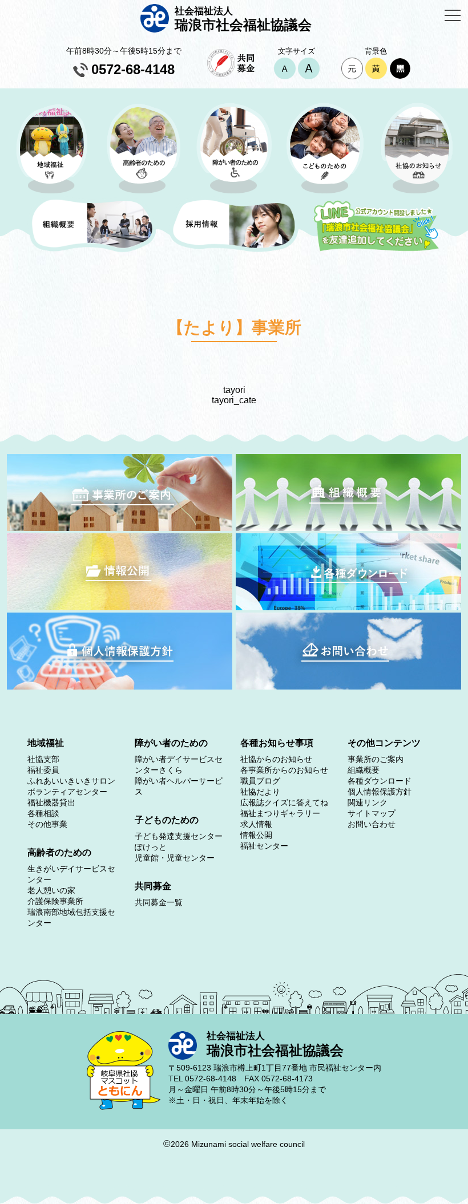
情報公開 (256, 835)
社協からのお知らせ (276, 759)
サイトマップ (372, 813)
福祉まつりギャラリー (280, 813)
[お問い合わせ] (348, 686)
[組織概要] (348, 528)
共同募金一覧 (159, 902)
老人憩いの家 (51, 890)
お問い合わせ (372, 824)
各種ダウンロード (379, 780)
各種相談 (43, 813)
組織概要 (364, 770)
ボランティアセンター (67, 791)
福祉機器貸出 (51, 802)
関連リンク (368, 802)
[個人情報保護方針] (119, 686)
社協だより (260, 791)
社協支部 (43, 759)
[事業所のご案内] (119, 528)
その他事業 (47, 824)
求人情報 (256, 824)
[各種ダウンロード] (348, 607)
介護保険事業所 (55, 901)
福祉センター (264, 845)
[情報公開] (119, 607)
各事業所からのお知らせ (284, 770)
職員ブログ (260, 780)
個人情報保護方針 (379, 791)
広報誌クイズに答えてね (284, 802)
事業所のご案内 (376, 759)
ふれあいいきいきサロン (71, 780)
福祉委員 (43, 770)
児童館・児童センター (175, 857)
